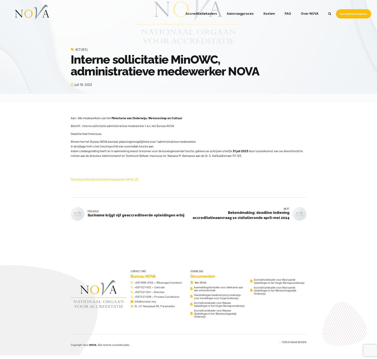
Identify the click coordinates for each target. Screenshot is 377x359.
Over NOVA (309, 14)
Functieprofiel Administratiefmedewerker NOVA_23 (104, 179)
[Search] (329, 13)
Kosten (269, 14)
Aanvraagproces (240, 14)
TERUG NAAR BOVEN (294, 342)
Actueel (81, 49)
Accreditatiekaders (201, 14)
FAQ (288, 14)
